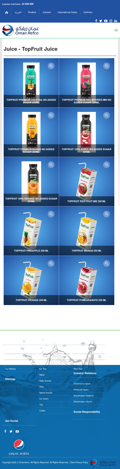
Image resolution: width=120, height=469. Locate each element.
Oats (41, 386)
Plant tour (78, 368)
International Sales (67, 12)
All (40, 350)
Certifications (80, 356)
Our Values (10, 356)
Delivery (88, 12)
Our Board (10, 362)
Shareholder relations (84, 395)
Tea (41, 404)
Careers (47, 12)
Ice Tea (42, 368)
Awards (77, 362)
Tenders (32, 12)
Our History (10, 368)
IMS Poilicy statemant (84, 350)
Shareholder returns (83, 401)
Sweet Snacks (45, 392)
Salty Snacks (45, 380)
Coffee (42, 410)
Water (42, 374)
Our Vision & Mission (14, 350)
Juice (41, 362)
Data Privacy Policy (79, 462)
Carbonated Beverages (50, 356)
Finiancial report (81, 389)
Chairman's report (82, 383)
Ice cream (44, 398)
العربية (18, 12)
